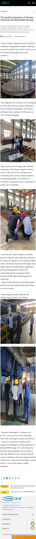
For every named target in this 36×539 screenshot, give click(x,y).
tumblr (16, 478)
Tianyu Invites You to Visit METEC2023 (22, 491)
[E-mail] (33, 528)
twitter (7, 478)
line (4, 478)
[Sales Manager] (33, 523)
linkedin (19, 478)
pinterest (13, 478)
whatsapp (10, 478)
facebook (1, 478)
